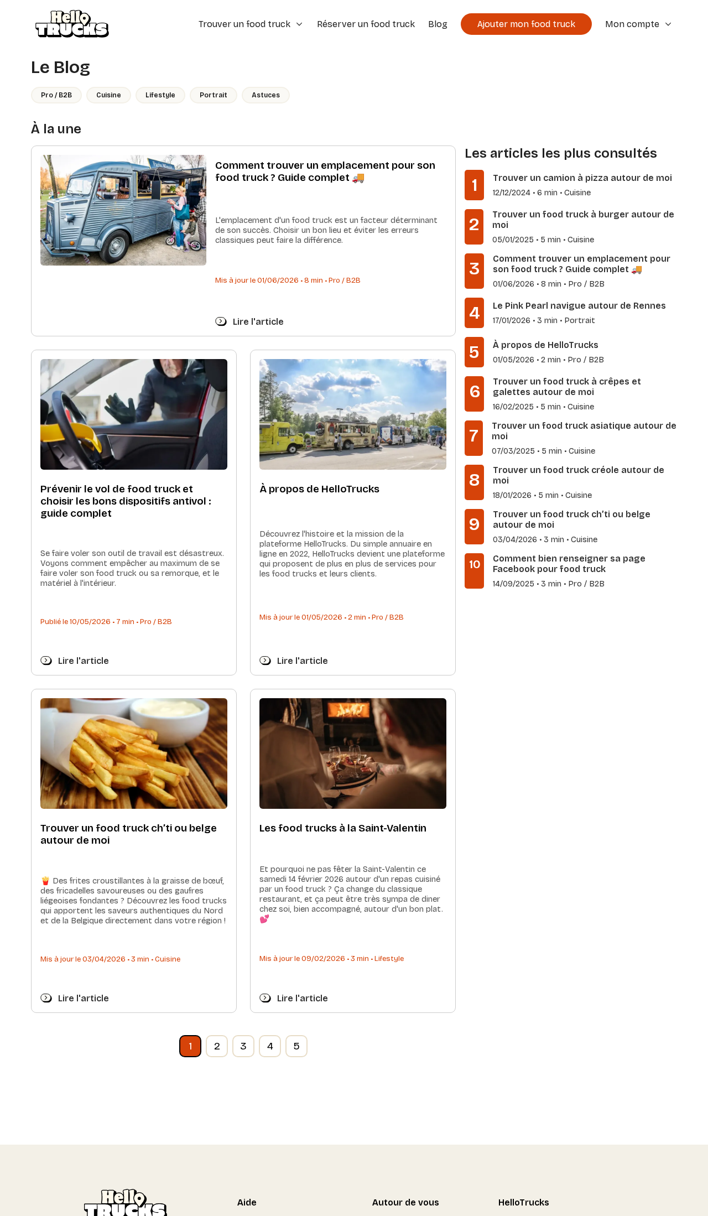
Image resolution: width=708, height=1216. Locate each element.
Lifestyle (160, 95)
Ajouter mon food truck (526, 24)
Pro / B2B (56, 95)
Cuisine (108, 95)
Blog (437, 24)
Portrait (213, 95)
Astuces (266, 95)
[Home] (68, 25)
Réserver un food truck (366, 24)
